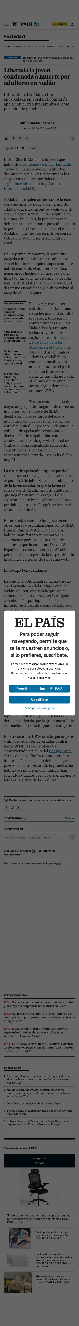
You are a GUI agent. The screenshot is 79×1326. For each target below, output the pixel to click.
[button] (39, 689)
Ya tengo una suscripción (39, 708)
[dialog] (39, 663)
